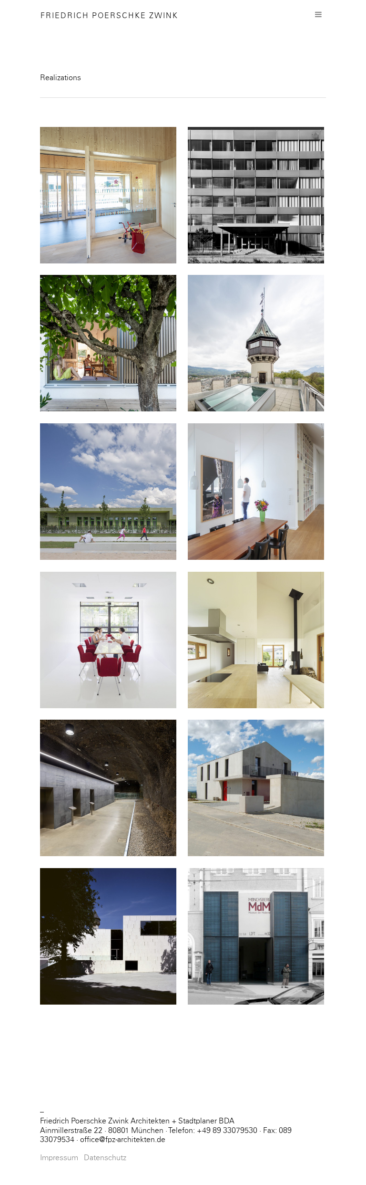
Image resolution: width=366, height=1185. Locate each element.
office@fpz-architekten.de (122, 1139)
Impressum (59, 1158)
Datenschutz (105, 1158)
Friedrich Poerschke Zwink (109, 16)
